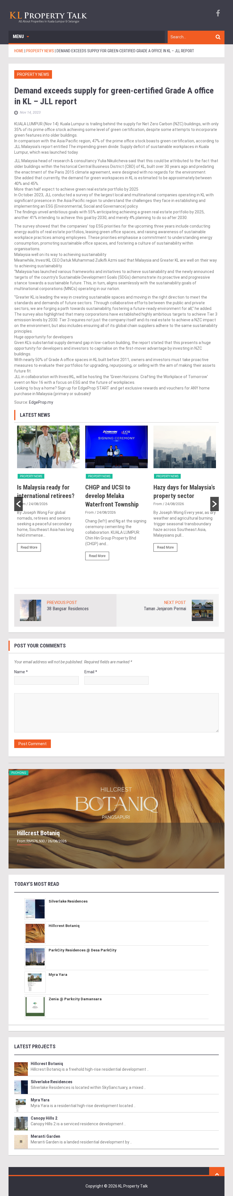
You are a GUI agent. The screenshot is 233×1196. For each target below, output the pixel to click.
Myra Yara (58, 974)
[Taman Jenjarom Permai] (202, 610)
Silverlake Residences (68, 901)
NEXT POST (175, 602)
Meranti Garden (45, 1136)
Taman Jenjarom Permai (165, 608)
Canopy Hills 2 (44, 1118)
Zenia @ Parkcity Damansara (75, 999)
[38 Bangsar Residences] (30, 610)
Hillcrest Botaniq (38, 833)
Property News (33, 74)
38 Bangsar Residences (68, 608)
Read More (29, 547)
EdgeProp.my (41, 402)
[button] (18, 504)
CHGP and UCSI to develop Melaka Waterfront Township (112, 496)
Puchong (18, 772)
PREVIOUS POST (62, 602)
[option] (48, 491)
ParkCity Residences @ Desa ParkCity (82, 950)
